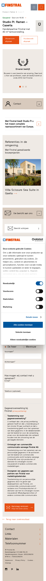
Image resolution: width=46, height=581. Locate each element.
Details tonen (32, 317)
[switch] (39, 291)
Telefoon (13, 391)
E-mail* (7, 381)
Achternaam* (10, 362)
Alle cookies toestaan (23, 325)
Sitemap (8, 563)
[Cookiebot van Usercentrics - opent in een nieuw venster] (32, 239)
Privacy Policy (20, 560)
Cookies (30, 560)
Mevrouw (31, 347)
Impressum (9, 560)
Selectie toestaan (23, 332)
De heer (12, 347)
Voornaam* (9, 352)
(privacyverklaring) (19, 411)
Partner (12, 12)
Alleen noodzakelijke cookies (23, 339)
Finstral (5, 12)
